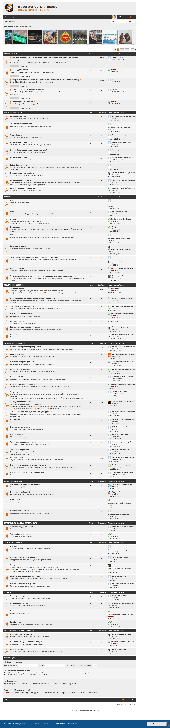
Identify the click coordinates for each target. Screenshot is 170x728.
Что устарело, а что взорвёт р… (123, 442)
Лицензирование (17, 392)
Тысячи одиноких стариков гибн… (123, 150)
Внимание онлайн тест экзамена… (123, 642)
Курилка (7, 592)
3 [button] (123, 50)
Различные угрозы (18, 116)
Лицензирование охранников (74, 398)
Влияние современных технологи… (123, 384)
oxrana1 (114, 364)
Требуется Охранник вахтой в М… (123, 362)
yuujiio (27, 693)
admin (113, 70)
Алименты (115, 288)
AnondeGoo (116, 349)
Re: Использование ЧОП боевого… (124, 412)
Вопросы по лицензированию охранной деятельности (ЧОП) (41, 398)
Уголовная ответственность (22, 306)
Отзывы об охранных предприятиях (25, 347)
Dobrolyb (115, 356)
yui (11, 62)
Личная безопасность (13, 113)
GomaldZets (116, 379)
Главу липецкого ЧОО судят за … (123, 402)
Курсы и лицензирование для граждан (26, 576)
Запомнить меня (84, 665)
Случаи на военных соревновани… (120, 204)
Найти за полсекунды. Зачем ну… (123, 484)
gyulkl (36, 693)
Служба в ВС (30, 223)
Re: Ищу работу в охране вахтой (123, 369)
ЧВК (51, 104)
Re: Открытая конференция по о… (123, 465)
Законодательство (18, 246)
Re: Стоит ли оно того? (120, 596)
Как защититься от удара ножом (123, 135)
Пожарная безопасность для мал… (120, 238)
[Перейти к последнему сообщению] (122, 57)
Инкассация (15, 419)
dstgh (114, 300)
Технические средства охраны (23, 442)
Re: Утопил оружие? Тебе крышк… (124, 584)
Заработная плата (51, 293)
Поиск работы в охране (20, 369)
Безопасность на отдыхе (20, 180)
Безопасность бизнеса (19, 511)
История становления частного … (122, 534)
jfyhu (54, 693)
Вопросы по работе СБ (20, 492)
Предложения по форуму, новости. (19, 631)
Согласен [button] (157, 724)
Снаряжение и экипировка (45, 569)
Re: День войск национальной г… (123, 227)
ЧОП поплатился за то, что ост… (123, 377)
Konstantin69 (116, 394)
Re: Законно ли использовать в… (123, 457)
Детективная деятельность (21, 526)
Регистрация (18, 662)
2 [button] (120, 50)
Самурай (115, 437)
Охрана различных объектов (22, 384)
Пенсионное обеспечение (21, 314)
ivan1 (109, 252)
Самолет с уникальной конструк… (123, 188)
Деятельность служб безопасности (25, 484)
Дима (12, 82)
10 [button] (132, 50)
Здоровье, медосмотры (20, 449)
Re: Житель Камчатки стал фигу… (124, 306)
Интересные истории (19, 603)
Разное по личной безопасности (23, 188)
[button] (114, 49)
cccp (91, 693)
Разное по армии (43, 223)
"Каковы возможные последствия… (120, 550)
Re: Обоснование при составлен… (123, 334)
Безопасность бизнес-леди (121, 142)
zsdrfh (114, 494)
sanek (110, 571)
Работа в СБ (15, 499)
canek (110, 240)
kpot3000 (115, 529)
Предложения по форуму (21, 634)
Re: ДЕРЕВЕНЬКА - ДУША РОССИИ (120, 614)
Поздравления (16, 649)
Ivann (114, 182)
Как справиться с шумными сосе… (124, 116)
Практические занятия (119, 392)
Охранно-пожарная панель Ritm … (120, 514)
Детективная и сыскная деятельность (20, 523)
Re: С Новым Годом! (119, 649)
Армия (46, 104)
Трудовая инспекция (67, 293)
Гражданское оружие (13, 543)
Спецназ (13, 200)
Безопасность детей (18, 157)
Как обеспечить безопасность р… (123, 157)
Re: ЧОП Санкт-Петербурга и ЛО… (124, 347)
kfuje (113, 152)
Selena (114, 421)
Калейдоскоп (15, 622)
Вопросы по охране (59, 62)
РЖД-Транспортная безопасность (123, 427)
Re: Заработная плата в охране (123, 354)
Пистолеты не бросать (120, 557)
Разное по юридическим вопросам (25, 327)
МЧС (12, 235)
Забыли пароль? (72, 665)
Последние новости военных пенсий (27, 70)
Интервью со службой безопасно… (120, 503)
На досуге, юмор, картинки (21, 596)
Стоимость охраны (27, 406)
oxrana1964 (14, 92)
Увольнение (39, 293)
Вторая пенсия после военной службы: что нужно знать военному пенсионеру (45, 80)
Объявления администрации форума (26, 642)
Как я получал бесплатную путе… (123, 276)
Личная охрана (16, 434)
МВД (12, 211)
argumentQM (116, 57)
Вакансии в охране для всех (22, 362)
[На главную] (10, 8)
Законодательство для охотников (29, 571)
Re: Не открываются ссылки (122, 634)
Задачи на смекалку (118, 622)
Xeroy (114, 90)
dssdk (45, 693)
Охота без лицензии (119, 576)
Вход (9, 662)
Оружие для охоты (27, 569)
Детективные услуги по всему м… (124, 526)
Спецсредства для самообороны (24, 557)
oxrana (114, 337)
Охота (12, 565)
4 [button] (125, 50)
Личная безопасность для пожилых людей (28, 150)
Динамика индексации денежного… (120, 261)
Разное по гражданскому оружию (24, 584)
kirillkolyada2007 (118, 474)
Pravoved (115, 229)
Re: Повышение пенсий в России (122, 314)
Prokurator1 (115, 278)
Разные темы (16, 611)
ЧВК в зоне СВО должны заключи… (120, 250)
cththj (114, 578)
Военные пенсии (48, 72)
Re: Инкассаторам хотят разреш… (123, 419)
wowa (110, 129)
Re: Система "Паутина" (120, 211)
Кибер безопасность (18, 165)
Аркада (114, 404)
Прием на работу (27, 293)
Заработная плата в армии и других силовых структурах (34, 257)
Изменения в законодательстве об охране (28, 465)
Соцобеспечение (17, 321)
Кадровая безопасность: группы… (123, 492)
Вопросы (14, 334)
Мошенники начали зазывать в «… (124, 165)
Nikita (114, 605)
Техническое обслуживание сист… (124, 472)
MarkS (114, 452)
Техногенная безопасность (21, 124)
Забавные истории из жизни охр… (123, 603)
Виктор (114, 175)
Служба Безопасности (13, 481)
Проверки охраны (17, 377)
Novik (12, 72)
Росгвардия (15, 227)
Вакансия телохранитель (120, 434)
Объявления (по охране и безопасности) (27, 472)
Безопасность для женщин (21, 142)
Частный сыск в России (20, 534)
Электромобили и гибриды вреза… (124, 173)
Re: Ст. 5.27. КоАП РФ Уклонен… (123, 298)
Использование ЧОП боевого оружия (28, 90)
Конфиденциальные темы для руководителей (31, 408)
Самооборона (16, 135)
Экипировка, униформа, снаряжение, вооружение (31, 412)
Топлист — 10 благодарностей (17, 690)
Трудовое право (17, 288)
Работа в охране (17, 354)
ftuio (109, 505)
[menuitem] (14, 17)
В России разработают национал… (124, 180)
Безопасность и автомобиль (22, 173)
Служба (38, 72)
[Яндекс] (115, 17)
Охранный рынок (54, 408)
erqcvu (63, 693)
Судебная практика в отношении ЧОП (49, 406)
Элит (113, 190)
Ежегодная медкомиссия (120, 449)
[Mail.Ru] (113, 17)
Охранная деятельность (43, 62)
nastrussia (115, 467)
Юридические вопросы (14, 285)
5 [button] (128, 50)
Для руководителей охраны (22, 402)
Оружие (13, 546)
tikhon (114, 486)
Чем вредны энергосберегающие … (120, 127)
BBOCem (111, 516)
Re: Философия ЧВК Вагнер (121, 219)
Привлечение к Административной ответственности (32, 298)
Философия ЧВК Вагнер (22, 102)
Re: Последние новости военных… (123, 268)
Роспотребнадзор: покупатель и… (123, 327)
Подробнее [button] (72, 724)
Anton (114, 167)
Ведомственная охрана (20, 427)
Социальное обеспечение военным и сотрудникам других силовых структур (43, 276)
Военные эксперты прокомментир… (120, 569)
